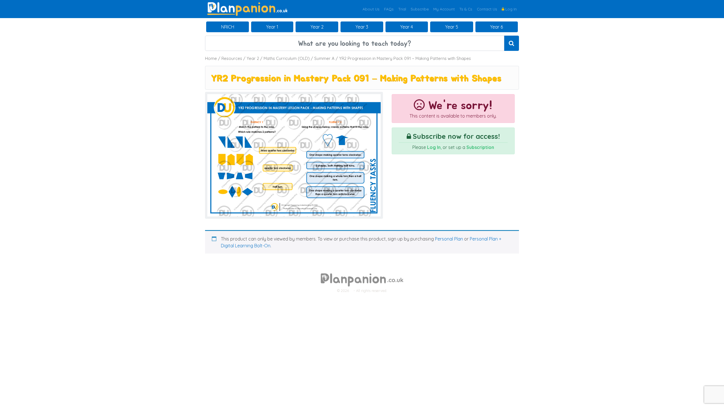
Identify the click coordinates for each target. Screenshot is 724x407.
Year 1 (272, 27)
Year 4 (406, 27)
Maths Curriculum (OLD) (287, 58)
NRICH (227, 27)
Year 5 (451, 27)
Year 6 (496, 27)
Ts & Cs (465, 9)
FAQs (389, 9)
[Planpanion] (247, 8)
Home (211, 58)
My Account (444, 9)
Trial (402, 9)
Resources (231, 58)
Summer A (324, 58)
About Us (371, 9)
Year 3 (361, 27)
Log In (510, 9)
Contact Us (487, 9)
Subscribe (420, 9)
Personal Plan (449, 239)
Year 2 (317, 27)
